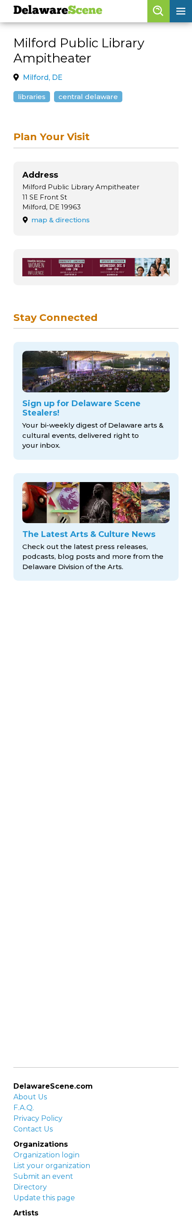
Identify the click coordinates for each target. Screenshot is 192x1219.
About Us (30, 1097)
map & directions (60, 220)
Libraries (32, 96)
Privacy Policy (38, 1118)
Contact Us (33, 1129)
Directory (30, 1187)
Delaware (57, 11)
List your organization (51, 1165)
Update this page (44, 1198)
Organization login (46, 1155)
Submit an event (43, 1176)
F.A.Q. (23, 1107)
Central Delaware (88, 96)
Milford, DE (43, 77)
